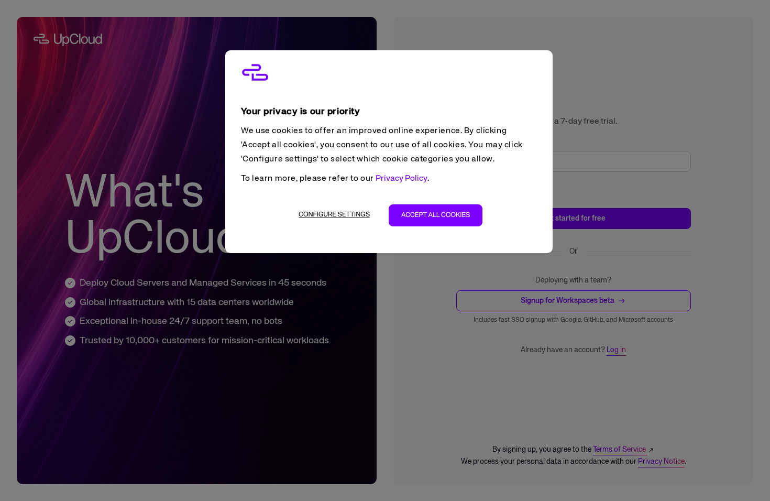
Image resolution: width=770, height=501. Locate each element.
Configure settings (334, 214)
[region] (389, 151)
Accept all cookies (435, 215)
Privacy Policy (401, 179)
